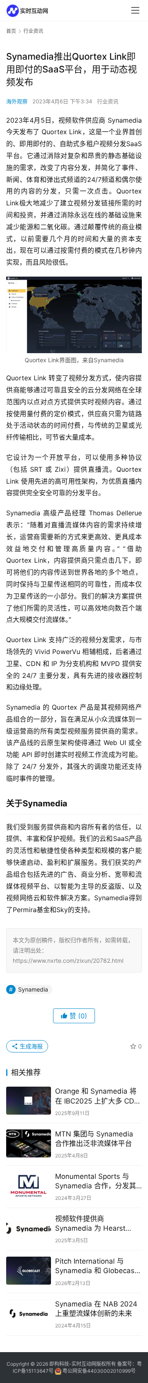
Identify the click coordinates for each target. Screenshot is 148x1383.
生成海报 (30, 1046)
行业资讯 (107, 101)
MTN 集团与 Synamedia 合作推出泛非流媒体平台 (94, 1139)
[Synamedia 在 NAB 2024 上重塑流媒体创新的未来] (28, 1313)
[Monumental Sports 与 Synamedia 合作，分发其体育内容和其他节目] (28, 1186)
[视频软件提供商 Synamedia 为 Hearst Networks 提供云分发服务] (28, 1228)
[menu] (135, 10)
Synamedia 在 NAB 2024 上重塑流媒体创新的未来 (96, 1309)
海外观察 (17, 101)
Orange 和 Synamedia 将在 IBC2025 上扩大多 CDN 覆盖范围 (97, 1096)
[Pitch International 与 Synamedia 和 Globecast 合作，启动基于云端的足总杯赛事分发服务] (28, 1271)
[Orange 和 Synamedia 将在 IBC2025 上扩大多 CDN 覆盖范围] (28, 1101)
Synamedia (33, 989)
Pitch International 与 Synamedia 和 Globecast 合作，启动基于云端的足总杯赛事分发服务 (97, 1266)
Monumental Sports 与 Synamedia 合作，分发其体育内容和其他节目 (95, 1181)
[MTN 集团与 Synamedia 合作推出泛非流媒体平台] (28, 1143)
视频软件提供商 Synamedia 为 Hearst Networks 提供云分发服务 (96, 1224)
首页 (11, 31)
